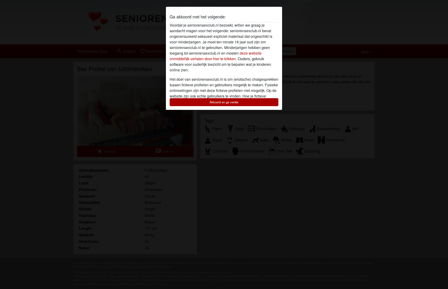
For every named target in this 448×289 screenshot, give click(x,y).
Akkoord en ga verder (224, 102)
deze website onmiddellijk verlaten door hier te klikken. (216, 55)
